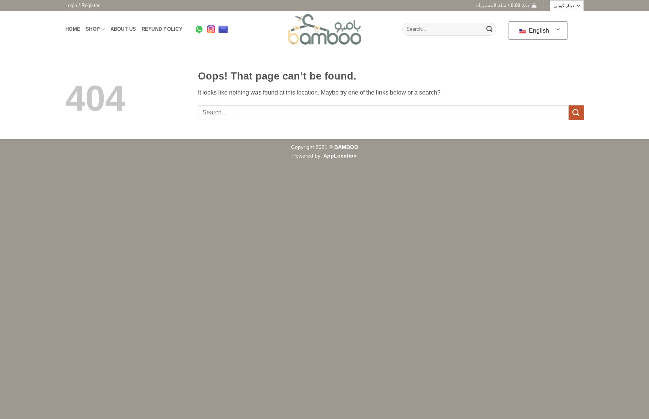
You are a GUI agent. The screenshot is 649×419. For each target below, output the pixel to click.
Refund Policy (162, 29)
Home (72, 29)
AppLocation (340, 156)
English (538, 30)
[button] (82, 5)
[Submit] (489, 29)
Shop (93, 29)
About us (123, 29)
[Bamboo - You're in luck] (324, 29)
